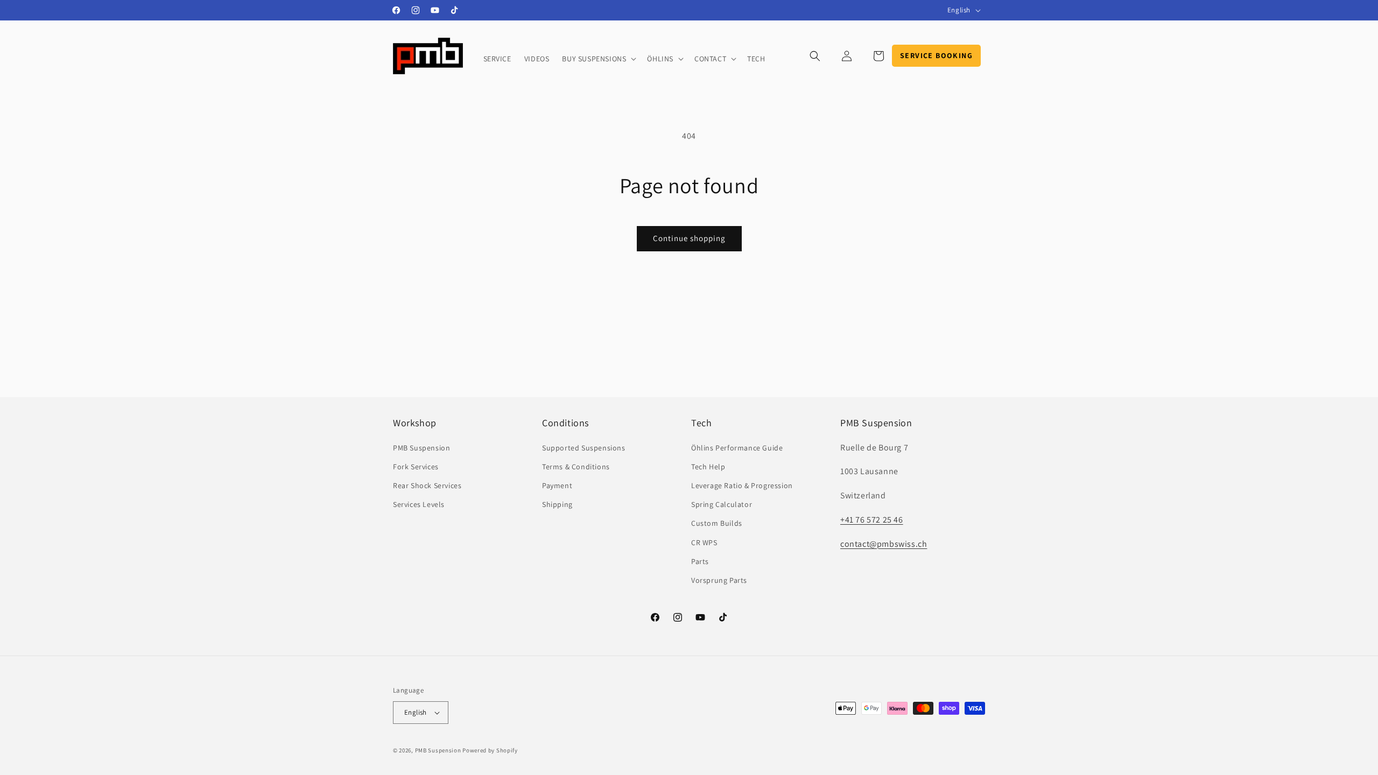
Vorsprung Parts (719, 580)
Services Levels (419, 504)
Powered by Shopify (490, 750)
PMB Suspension (421, 448)
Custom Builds (716, 523)
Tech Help (708, 466)
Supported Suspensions (583, 448)
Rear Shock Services (427, 485)
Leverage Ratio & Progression (742, 485)
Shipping (557, 504)
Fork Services (416, 466)
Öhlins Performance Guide (737, 448)
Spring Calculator (721, 504)
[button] (598, 58)
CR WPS (704, 542)
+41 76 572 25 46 (871, 519)
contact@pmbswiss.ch (883, 543)
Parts (700, 561)
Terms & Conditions (576, 466)
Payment (557, 485)
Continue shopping (689, 238)
